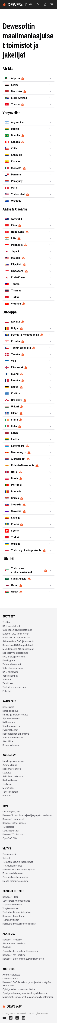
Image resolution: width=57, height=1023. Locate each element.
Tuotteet (7, 622)
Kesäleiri (7, 947)
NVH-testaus (9, 722)
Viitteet (6, 858)
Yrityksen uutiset (11, 908)
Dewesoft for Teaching (14, 955)
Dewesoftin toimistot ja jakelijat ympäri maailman (27, 815)
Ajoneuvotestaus (11, 718)
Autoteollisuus (10, 765)
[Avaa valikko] (51, 4)
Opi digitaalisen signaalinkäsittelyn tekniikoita (25, 993)
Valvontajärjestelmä (13, 668)
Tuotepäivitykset (11, 920)
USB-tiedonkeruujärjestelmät (17, 630)
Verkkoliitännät (10, 676)
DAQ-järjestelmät (11, 626)
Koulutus (7, 772)
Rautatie (7, 795)
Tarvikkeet (8, 683)
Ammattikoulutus (11, 974)
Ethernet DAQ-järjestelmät (16, 633)
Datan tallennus (10, 711)
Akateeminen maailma (14, 943)
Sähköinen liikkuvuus (13, 776)
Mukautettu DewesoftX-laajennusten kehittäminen (28, 997)
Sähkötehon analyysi (13, 737)
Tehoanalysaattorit (12, 664)
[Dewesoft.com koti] (15, 4)
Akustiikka (8, 741)
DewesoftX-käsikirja (13, 834)
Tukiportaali (8, 827)
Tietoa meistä (9, 854)
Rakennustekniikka (12, 769)
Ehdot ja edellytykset (13, 873)
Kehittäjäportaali (11, 830)
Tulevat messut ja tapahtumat (18, 862)
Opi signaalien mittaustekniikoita (19, 989)
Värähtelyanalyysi (11, 726)
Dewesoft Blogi (10, 897)
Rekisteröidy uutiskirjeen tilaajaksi (19, 923)
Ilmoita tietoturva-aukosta (15, 881)
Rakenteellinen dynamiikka (16, 734)
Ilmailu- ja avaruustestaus (15, 714)
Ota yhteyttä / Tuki (12, 811)
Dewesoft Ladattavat (13, 819)
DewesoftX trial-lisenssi (14, 823)
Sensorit (7, 679)
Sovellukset (8, 707)
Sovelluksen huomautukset (16, 901)
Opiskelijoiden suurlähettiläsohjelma (20, 951)
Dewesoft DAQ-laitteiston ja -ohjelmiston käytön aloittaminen (27, 984)
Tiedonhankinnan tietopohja (17, 912)
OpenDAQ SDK (10, 838)
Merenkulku (8, 788)
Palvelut (7, 691)
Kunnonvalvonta (11, 745)
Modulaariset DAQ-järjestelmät (18, 649)
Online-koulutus (10, 978)
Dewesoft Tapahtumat (14, 916)
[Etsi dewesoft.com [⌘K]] (37, 4)
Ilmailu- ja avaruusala (13, 761)
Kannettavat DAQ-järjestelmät (18, 645)
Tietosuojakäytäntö (12, 865)
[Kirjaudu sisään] (45, 4)
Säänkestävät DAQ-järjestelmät (18, 641)
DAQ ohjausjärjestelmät (14, 656)
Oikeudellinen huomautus (15, 877)
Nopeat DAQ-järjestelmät (15, 653)
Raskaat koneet (10, 780)
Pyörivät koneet (10, 730)
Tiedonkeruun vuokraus (14, 687)
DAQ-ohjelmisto (10, 672)
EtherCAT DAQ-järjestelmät (16, 637)
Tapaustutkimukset (12, 904)
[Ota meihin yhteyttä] (30, 4)
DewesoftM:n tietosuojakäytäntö (19, 869)
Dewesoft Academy (12, 939)
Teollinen (7, 784)
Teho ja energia (10, 792)
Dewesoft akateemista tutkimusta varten (23, 959)
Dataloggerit (9, 660)
